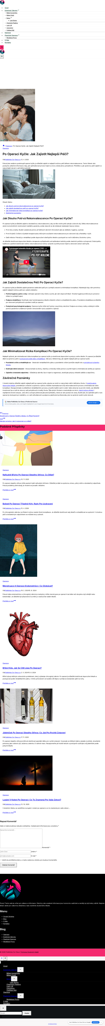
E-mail (33, 856)
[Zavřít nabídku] (0, 962)
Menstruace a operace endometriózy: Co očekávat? (28, 586)
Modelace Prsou (12, 38)
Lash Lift (9, 25)
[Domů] (4, 146)
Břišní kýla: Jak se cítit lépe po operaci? (22, 668)
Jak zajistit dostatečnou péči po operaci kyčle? (22, 208)
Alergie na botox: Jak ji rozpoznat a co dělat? (15, 420)
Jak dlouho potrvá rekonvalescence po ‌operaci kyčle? (25, 206)
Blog (4, 919)
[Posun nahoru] (1, 958)
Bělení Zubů (10, 15)
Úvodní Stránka (8, 916)
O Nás (7, 40)
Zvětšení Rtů (10, 30)
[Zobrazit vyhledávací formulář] (2, 47)
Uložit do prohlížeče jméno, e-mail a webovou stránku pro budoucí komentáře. (29, 860)
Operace (8, 33)
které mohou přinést (86, 390)
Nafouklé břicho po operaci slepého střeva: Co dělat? (28, 475)
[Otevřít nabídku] (2, 56)
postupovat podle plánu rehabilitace (32, 359)
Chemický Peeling (12, 23)
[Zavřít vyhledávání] (3, 1008)
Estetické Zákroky (9, 937)
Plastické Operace (9, 939)
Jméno (34, 851)
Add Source (95, 1022)
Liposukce (10, 28)
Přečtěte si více (9, 490)
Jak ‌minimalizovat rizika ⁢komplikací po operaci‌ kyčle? (24, 210)
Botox (9, 979)
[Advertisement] (52, 70)
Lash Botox (13, 20)
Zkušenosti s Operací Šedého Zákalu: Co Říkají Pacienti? (19, 415)
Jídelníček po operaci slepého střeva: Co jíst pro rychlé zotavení (34, 732)
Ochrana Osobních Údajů (30, 952)
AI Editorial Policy (52, 1024)
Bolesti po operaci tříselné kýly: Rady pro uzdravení (28, 504)
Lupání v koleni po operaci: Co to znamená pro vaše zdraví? (32, 800)
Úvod (6, 8)
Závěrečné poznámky (13, 213)
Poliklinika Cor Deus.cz (13, 159)
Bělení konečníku (12, 13)
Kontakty (8, 42)
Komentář (46, 847)
